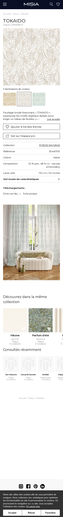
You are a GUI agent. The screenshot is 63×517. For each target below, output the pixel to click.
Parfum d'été (40, 335)
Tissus (16, 13)
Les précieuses (28, 374)
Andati (45, 374)
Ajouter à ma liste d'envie (26, 126)
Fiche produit (30, 193)
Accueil (7, 13)
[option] (9, 99)
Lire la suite (53, 119)
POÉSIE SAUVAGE (49, 145)
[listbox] (31, 99)
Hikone (15, 335)
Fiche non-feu (10, 193)
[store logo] (31, 4)
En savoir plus (33, 506)
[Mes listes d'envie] (58, 5)
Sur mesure (11, 374)
